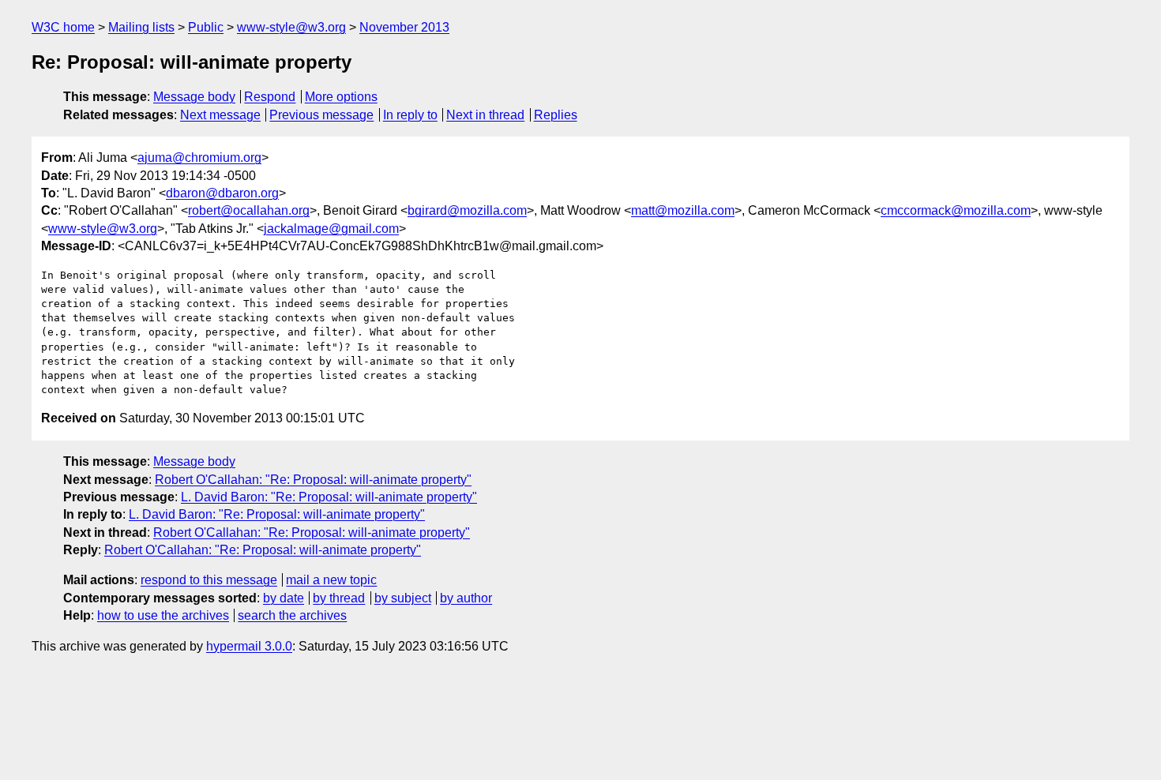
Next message (220, 115)
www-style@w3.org (291, 27)
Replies (555, 115)
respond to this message (209, 580)
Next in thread (485, 115)
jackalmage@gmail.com (331, 228)
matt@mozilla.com (683, 210)
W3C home (63, 27)
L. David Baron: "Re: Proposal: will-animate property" (329, 497)
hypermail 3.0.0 (249, 646)
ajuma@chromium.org (199, 157)
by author (466, 598)
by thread (339, 598)
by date (283, 598)
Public (206, 27)
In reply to (410, 115)
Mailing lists (141, 27)
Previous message (321, 115)
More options (341, 96)
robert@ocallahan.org (249, 210)
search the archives (292, 615)
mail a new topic (331, 580)
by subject (402, 598)
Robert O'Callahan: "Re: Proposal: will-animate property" (313, 479)
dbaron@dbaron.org (222, 193)
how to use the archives (163, 615)
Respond (269, 96)
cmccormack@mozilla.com (956, 210)
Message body (194, 96)
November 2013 (404, 27)
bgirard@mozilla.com (467, 210)
